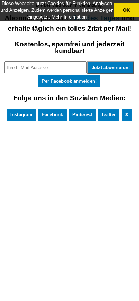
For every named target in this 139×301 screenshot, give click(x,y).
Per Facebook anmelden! (69, 81)
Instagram (21, 114)
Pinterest (82, 114)
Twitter (108, 114)
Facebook (52, 114)
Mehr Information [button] (69, 17)
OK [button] (126, 10)
